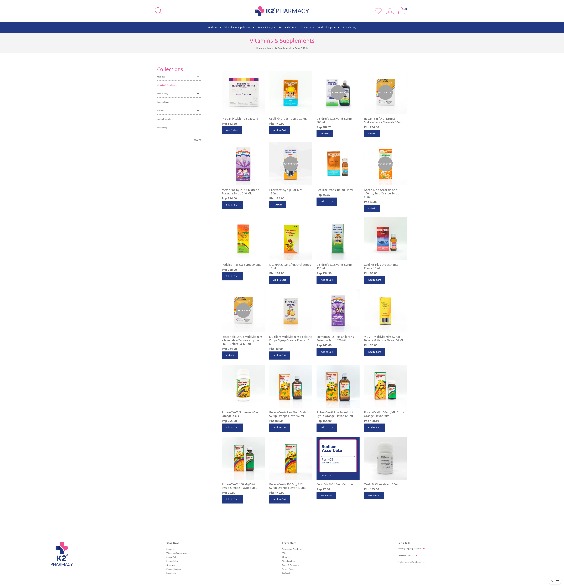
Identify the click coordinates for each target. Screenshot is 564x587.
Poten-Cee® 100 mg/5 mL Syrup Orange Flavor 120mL (287, 486)
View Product (231, 130)
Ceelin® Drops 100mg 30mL (288, 118)
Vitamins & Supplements (279, 48)
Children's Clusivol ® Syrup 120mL (334, 266)
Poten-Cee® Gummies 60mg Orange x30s (241, 414)
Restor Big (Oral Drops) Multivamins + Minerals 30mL (383, 120)
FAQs (284, 553)
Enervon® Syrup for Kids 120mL (286, 191)
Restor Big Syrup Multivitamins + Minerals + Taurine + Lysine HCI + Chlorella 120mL (242, 340)
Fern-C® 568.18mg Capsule (335, 484)
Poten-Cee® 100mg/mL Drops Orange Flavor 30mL (384, 414)
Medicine (161, 77)
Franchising (162, 127)
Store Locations (289, 561)
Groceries (161, 111)
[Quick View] (356, 71)
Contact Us (286, 573)
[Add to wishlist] (262, 73)
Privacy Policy (288, 569)
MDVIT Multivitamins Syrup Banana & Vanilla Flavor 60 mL (384, 338)
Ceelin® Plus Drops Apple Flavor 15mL (381, 266)
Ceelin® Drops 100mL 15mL (335, 190)
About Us (286, 557)
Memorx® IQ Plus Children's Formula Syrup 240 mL (240, 191)
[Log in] (391, 13)
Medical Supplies (164, 119)
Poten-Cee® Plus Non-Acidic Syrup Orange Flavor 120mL (335, 414)
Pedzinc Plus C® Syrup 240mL (241, 264)
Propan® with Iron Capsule (240, 118)
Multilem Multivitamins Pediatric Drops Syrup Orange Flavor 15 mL (290, 340)
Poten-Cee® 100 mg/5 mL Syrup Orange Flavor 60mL (239, 486)
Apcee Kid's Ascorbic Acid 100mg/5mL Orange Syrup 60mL (381, 193)
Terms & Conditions (290, 565)
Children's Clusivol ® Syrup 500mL (334, 120)
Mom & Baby (162, 94)
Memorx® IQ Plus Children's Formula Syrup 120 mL (335, 338)
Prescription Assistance (292, 549)
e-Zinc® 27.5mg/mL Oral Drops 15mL (290, 266)
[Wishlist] (380, 13)
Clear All (197, 140)
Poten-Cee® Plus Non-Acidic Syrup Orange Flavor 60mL (288, 414)
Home (259, 48)
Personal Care (163, 102)
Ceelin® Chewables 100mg (382, 484)
